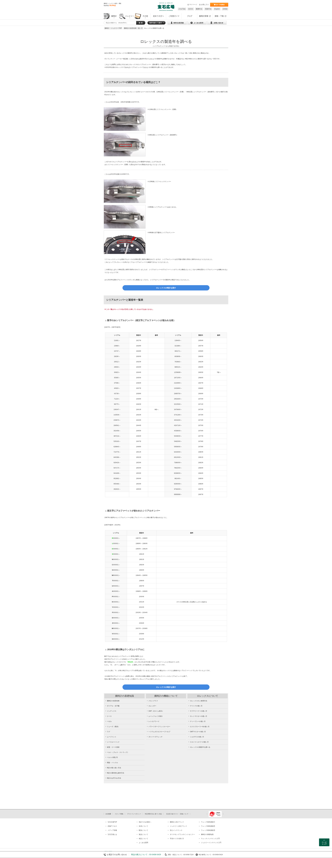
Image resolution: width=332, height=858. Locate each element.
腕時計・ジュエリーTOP (113, 28)
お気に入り (205, 4)
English (217, 9)
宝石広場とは (112, 834)
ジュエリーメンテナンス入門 (211, 842)
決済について (143, 826)
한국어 (190, 9)
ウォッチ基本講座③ (208, 830)
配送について (143, 830)
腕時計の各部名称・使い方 (133, 28)
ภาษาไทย (182, 9)
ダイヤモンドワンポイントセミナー (182, 834)
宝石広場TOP (112, 822)
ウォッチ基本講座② (208, 826)
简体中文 (208, 9)
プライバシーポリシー (134, 814)
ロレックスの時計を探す (166, 288)
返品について (143, 834)
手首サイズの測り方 (177, 838)
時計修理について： (206, 855)
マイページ (193, 4)
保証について (143, 838)
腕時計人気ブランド (177, 822)
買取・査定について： (175, 855)
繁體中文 (199, 9)
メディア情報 (112, 830)
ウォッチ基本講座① (208, 822)
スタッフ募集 (119, 814)
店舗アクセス (112, 826)
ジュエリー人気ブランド (178, 826)
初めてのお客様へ (145, 822)
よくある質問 (143, 842)
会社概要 (108, 814)
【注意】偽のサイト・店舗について (177, 814)
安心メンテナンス (176, 830)
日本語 (225, 9)
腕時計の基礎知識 (207, 834)
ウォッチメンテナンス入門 (210, 838)
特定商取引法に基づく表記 (153, 814)
